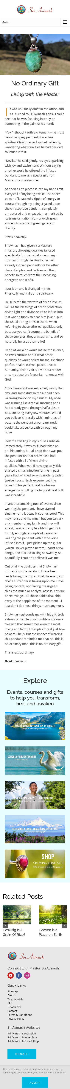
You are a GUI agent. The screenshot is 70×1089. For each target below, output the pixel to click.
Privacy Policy (15, 1018)
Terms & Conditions (19, 1015)
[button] (5, 925)
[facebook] (19, 975)
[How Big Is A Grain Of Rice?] (17, 907)
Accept (35, 1082)
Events (11, 995)
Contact (12, 1011)
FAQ (10, 1003)
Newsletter (14, 1007)
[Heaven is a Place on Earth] (53, 907)
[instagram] (27, 975)
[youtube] (10, 975)
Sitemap (12, 991)
